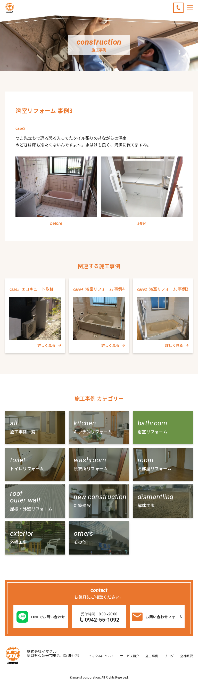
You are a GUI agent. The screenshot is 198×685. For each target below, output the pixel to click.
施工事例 (151, 656)
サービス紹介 (129, 656)
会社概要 (186, 656)
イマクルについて (101, 656)
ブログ (169, 656)
